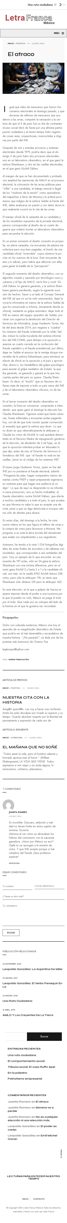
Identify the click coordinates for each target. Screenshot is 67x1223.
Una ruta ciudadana (40, 5)
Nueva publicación (19, 659)
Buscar (44, 1036)
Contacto (39, 1199)
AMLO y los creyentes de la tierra (28, 1015)
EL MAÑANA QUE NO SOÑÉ (30, 747)
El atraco (42, 1101)
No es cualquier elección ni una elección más (33, 1118)
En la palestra (17, 1072)
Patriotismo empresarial (25, 1078)
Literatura (16, 737)
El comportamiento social (26, 1061)
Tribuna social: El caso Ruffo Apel (31, 1067)
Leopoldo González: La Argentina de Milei (32, 969)
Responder (14, 863)
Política (20, 43)
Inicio (11, 43)
